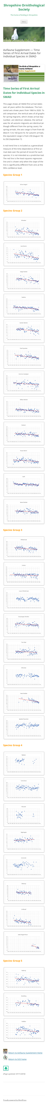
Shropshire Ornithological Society (24, 7)
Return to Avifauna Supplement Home (25, 1053)
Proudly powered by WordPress (14, 1100)
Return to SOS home (17, 1059)
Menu (24, 22)
